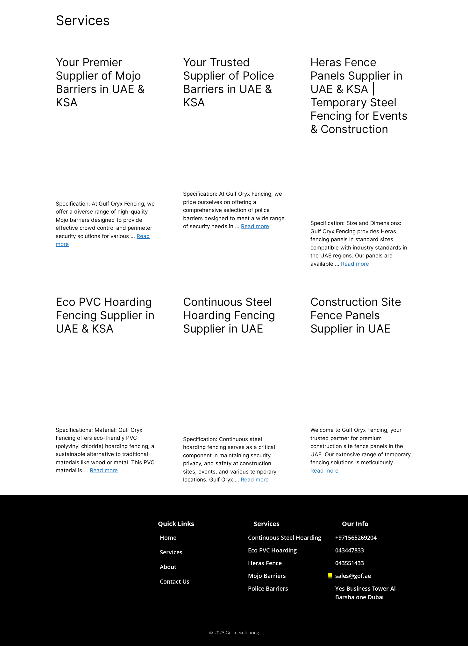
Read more (255, 226)
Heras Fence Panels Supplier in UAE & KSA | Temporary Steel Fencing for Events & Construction (359, 95)
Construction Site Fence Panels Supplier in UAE (355, 315)
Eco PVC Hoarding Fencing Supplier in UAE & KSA (105, 315)
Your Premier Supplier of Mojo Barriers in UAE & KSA (100, 82)
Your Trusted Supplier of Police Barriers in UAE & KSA (228, 82)
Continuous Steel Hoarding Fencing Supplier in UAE (229, 315)
